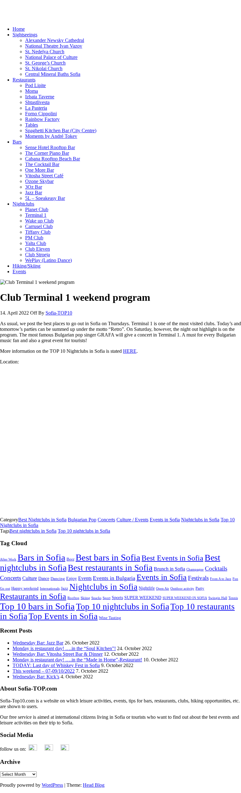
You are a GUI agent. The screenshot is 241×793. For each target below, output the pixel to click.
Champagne (195, 569)
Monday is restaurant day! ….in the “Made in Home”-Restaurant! (77, 659)
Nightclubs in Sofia (200, 519)
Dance (43, 578)
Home (19, 29)
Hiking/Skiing (26, 266)
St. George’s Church (45, 62)
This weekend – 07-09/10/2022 (44, 671)
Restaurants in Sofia (33, 596)
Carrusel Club (39, 226)
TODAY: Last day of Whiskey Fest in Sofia (56, 665)
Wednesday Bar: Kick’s (36, 676)
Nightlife (147, 588)
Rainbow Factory (42, 119)
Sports (117, 597)
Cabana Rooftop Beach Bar (52, 158)
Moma (31, 91)
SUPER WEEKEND (142, 597)
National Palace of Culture (51, 57)
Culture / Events (132, 519)
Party (199, 588)
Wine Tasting (110, 618)
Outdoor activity (182, 588)
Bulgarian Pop (82, 519)
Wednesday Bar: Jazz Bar (38, 642)
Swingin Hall (217, 598)
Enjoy (71, 578)
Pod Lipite (35, 85)
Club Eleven (37, 249)
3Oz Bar (33, 187)
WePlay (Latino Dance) (48, 260)
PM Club (34, 237)
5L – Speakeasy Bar (45, 198)
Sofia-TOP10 (13, 7)
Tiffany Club (38, 232)
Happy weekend (25, 588)
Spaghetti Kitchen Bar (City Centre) (60, 130)
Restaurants (24, 79)
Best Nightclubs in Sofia (42, 519)
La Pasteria (36, 108)
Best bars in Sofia (108, 557)
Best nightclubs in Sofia (32, 531)
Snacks (96, 598)
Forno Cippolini (41, 113)
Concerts (106, 519)
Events (19, 271)
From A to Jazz (220, 579)
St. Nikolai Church (43, 68)
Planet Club (36, 209)
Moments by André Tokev (51, 136)
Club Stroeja (37, 254)
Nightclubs (23, 203)
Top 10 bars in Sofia (37, 606)
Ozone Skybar (39, 181)
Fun (235, 579)
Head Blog (93, 785)
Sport (106, 598)
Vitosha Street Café (44, 175)
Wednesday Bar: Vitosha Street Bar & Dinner (58, 654)
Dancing (58, 578)
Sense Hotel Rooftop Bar (50, 147)
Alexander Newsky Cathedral (54, 40)
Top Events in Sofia (63, 616)
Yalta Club (35, 243)
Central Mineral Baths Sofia (52, 74)
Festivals (198, 578)
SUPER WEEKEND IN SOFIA (185, 598)
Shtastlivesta (37, 102)
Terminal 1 (35, 215)
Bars (17, 141)
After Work (8, 559)
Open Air (162, 588)
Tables (31, 125)
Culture (29, 578)
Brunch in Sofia (169, 568)
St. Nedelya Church (44, 51)
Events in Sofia (165, 519)
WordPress (52, 785)
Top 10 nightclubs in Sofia (84, 531)
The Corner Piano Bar (47, 153)
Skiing (85, 598)
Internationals (50, 588)
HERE (130, 351)
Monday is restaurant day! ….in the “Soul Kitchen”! (64, 648)
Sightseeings (25, 34)
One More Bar (39, 170)
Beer (70, 559)
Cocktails (216, 568)
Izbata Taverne (39, 96)
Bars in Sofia (41, 557)
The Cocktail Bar (42, 164)
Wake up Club (39, 220)
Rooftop (73, 598)
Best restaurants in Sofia (110, 567)
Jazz (64, 588)
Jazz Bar (33, 192)
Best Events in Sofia (172, 558)
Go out (5, 588)
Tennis (233, 598)
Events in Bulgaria (114, 578)
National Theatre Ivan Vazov (53, 46)
